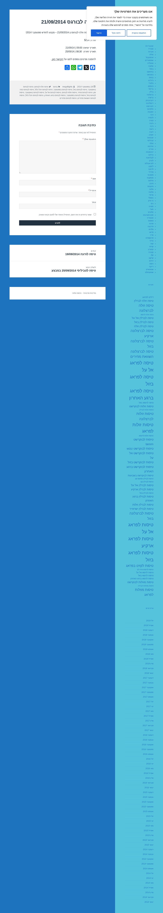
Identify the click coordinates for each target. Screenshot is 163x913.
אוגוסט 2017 (148, 697)
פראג (151, 232)
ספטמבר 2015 (147, 807)
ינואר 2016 (149, 787)
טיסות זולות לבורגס (69, 92)
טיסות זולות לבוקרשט (141, 406)
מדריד (151, 172)
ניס (152, 203)
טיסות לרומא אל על (144, 572)
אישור (99, 33)
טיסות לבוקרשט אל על (141, 455)
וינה (151, 115)
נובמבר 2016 (148, 740)
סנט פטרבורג (148, 215)
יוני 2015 (149, 821)
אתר (94, 202)
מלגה (151, 189)
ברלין (151, 92)
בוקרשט (150, 75)
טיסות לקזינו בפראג (139, 566)
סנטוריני (150, 218)
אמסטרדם (149, 60)
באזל (151, 69)
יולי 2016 (149, 759)
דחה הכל (116, 33)
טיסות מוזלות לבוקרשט (140, 582)
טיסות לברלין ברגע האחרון (142, 498)
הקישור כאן (57, 59)
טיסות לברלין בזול (146, 493)
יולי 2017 (149, 702)
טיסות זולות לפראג (142, 428)
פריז (151, 235)
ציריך (151, 241)
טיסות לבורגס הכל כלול (34, 95)
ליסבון (151, 166)
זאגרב (151, 135)
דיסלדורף (149, 103)
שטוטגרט (149, 269)
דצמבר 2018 (148, 630)
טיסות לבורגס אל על (53, 92)
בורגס (151, 77)
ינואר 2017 (149, 730)
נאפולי (150, 198)
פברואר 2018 (148, 668)
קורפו (151, 246)
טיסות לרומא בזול (145, 576)
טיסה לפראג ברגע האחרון (141, 394)
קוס (152, 244)
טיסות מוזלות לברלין (145, 586)
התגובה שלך (89, 139)
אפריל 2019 (148, 625)
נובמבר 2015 (148, 797)
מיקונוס (150, 186)
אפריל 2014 (148, 888)
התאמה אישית (139, 33)
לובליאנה (149, 158)
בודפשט (150, 72)
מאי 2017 (149, 711)
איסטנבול (149, 57)
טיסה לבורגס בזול (80, 89)
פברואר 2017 (148, 725)
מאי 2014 (149, 883)
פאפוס (150, 221)
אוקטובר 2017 (147, 687)
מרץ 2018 (149, 664)
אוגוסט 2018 (148, 649)
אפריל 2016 (148, 773)
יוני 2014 (149, 878)
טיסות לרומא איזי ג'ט (145, 569)
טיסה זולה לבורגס (41, 87)
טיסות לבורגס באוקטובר (34, 92)
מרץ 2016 (149, 778)
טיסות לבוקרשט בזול (140, 462)
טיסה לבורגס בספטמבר (62, 89)
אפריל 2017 (148, 716)
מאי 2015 (149, 826)
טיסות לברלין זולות (142, 504)
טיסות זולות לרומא (146, 436)
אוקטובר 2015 (147, 802)
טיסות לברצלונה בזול (141, 515)
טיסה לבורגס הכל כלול (44, 89)
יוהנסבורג (149, 152)
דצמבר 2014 (148, 849)
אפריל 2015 (148, 830)
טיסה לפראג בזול (141, 380)
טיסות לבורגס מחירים (68, 98)
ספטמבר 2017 (147, 692)
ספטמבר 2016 (147, 749)
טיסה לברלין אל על (142, 318)
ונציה (151, 120)
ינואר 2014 (149, 902)
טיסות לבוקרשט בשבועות (140, 475)
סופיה (151, 206)
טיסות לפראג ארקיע (140, 542)
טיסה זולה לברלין (143, 300)
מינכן (151, 183)
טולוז (151, 143)
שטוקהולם (149, 272)
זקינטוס (150, 138)
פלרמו (151, 229)
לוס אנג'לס (149, 163)
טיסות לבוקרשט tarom (143, 442)
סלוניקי (150, 212)
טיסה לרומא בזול (146, 403)
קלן (152, 255)
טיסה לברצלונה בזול (142, 343)
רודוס (151, 261)
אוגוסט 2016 (148, 754)
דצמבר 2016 (148, 735)
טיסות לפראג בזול (140, 556)
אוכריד (150, 49)
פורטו (151, 223)
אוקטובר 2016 (147, 745)
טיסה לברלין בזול (143, 322)
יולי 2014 (149, 873)
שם (93, 179)
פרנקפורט (149, 238)
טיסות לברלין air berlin (144, 479)
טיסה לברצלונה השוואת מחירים (141, 354)
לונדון (151, 160)
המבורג (150, 112)
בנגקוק (150, 86)
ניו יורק (150, 201)
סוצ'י (151, 209)
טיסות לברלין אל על (142, 485)
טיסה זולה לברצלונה (146, 308)
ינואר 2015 (149, 845)
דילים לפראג (147, 297)
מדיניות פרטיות (90, 293)
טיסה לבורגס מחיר (85, 92)
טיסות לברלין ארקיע (142, 489)
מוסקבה (150, 178)
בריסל (151, 89)
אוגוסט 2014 (148, 868)
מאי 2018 (149, 654)
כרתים (151, 155)
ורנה (151, 126)
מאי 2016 (149, 768)
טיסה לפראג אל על (141, 366)
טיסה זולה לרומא (147, 315)
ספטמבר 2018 (147, 644)
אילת (151, 54)
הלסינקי (150, 109)
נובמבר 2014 (148, 854)
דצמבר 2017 (148, 678)
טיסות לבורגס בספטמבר (76, 95)
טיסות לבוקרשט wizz (140, 448)
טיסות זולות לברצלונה (144, 416)
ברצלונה (150, 95)
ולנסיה (150, 117)
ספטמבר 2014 (147, 864)
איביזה (150, 52)
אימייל (92, 190)
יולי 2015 (149, 816)
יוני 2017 (149, 706)
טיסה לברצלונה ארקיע (142, 333)
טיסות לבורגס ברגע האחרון (55, 95)
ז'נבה (151, 132)
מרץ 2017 (149, 721)
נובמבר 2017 (148, 683)
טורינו (151, 149)
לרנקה (150, 169)
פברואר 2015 (148, 840)
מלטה (151, 192)
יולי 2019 (149, 621)
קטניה (151, 252)
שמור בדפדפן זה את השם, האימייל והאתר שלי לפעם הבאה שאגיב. (65, 215)
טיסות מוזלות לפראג (144, 592)
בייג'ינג (150, 80)
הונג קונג (149, 106)
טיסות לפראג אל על (140, 528)
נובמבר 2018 (148, 635)
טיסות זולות (77, 293)
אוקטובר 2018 (147, 640)
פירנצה (150, 226)
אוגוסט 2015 (148, 811)
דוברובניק (149, 100)
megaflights (67, 87)
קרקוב (151, 258)
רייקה (151, 266)
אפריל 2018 (148, 659)
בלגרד (151, 83)
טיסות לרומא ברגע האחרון (142, 579)
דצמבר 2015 (148, 792)
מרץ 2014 (149, 892)
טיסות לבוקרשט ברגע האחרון (140, 469)
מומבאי (150, 175)
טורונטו (150, 146)
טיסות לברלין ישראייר (141, 508)
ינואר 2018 (149, 673)
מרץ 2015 (149, 835)
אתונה (150, 66)
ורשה (151, 129)
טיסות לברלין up (147, 482)
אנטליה (150, 63)
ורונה (151, 123)
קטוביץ (150, 249)
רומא (151, 264)
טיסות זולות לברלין (146, 410)
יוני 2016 (149, 764)
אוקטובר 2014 (147, 859)
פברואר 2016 (148, 783)
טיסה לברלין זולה (143, 326)
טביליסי (150, 140)
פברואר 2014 (148, 897)
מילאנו (150, 181)
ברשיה (150, 97)
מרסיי (151, 195)
